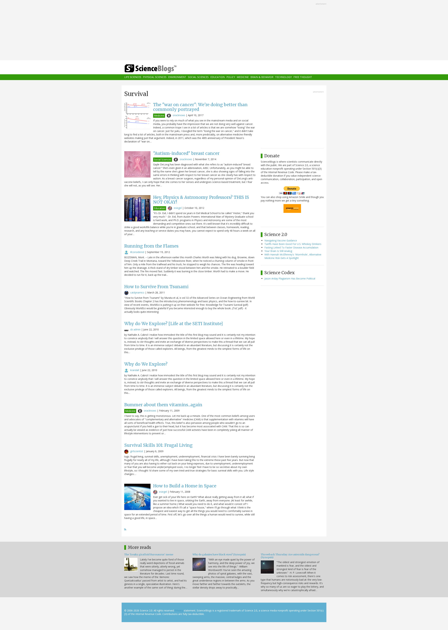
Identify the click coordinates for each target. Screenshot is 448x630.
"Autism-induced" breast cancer (186, 153)
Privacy (179, 610)
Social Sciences (198, 77)
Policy (230, 77)
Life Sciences (132, 77)
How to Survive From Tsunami (156, 286)
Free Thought (302, 77)
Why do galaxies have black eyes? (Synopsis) (219, 554)
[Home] (157, 68)
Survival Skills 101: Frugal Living (158, 445)
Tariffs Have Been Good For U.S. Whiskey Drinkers (292, 244)
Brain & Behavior (261, 77)
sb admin (135, 329)
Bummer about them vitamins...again (163, 405)
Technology (283, 77)
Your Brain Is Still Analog (278, 251)
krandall (134, 370)
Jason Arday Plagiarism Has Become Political (289, 278)
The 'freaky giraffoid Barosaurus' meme (148, 554)
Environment (177, 77)
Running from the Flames (151, 246)
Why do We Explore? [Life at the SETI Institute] (173, 323)
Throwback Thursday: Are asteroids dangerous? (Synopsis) (290, 556)
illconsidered (137, 252)
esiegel (178, 208)
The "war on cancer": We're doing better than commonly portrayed (200, 107)
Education (217, 77)
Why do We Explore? (145, 364)
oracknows (179, 115)
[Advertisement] (224, 30)
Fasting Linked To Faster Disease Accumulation (291, 247)
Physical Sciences (154, 77)
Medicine (243, 77)
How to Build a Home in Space (184, 486)
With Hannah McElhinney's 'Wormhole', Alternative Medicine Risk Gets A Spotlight (292, 256)
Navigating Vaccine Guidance (280, 240)
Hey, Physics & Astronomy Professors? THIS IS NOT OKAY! (201, 200)
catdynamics (137, 292)
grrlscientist (136, 451)
